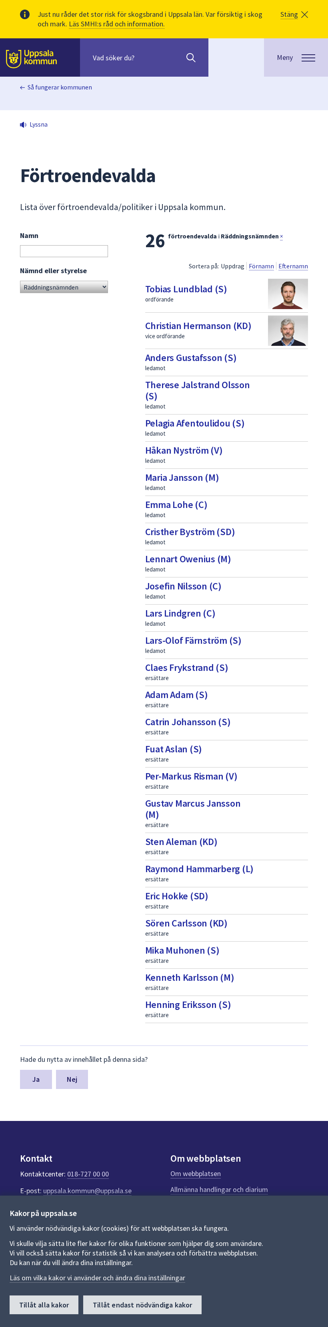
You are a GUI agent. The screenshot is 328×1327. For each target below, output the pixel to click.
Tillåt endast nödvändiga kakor (142, 1304)
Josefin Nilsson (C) (183, 586)
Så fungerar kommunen (60, 87)
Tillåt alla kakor (44, 1304)
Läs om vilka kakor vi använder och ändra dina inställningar (97, 1277)
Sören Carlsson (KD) (186, 923)
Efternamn (293, 266)
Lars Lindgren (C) (180, 613)
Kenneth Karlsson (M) (189, 977)
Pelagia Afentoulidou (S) (195, 423)
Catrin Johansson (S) (188, 722)
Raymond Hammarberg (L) (199, 869)
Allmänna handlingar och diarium (219, 1189)
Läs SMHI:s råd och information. (117, 23)
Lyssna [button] (39, 124)
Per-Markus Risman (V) (191, 776)
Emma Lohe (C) (176, 504)
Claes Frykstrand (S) (186, 667)
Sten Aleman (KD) (181, 841)
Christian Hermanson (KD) (198, 325)
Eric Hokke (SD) (176, 896)
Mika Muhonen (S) (182, 950)
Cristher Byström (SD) (190, 532)
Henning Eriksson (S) (188, 1004)
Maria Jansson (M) (182, 477)
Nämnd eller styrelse (53, 270)
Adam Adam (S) (176, 694)
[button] (294, 14)
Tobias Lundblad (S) (186, 289)
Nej (72, 1079)
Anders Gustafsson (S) (191, 357)
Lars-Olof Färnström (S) (193, 640)
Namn (29, 235)
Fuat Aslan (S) (173, 749)
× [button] (281, 236)
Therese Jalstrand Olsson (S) (197, 390)
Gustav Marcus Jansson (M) (193, 809)
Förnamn (261, 266)
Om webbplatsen (195, 1173)
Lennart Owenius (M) (188, 559)
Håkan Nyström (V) (184, 450)
